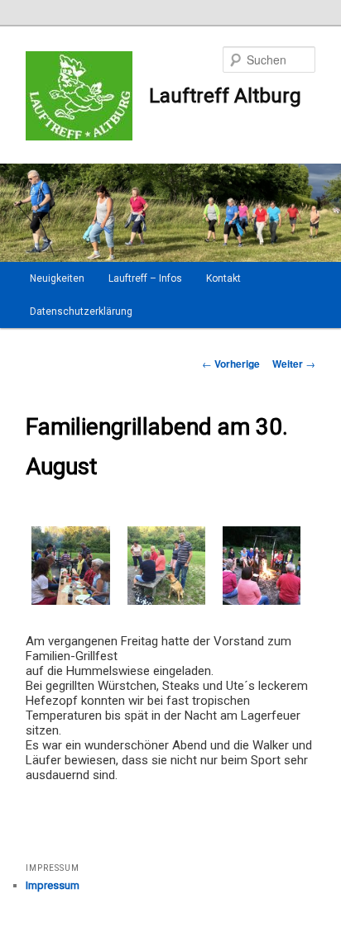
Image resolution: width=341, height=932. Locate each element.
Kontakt (223, 278)
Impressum (52, 885)
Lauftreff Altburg (225, 95)
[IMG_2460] (261, 605)
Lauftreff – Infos (145, 278)
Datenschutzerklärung (81, 311)
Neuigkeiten (57, 278)
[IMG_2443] (70, 605)
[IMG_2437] (166, 605)
